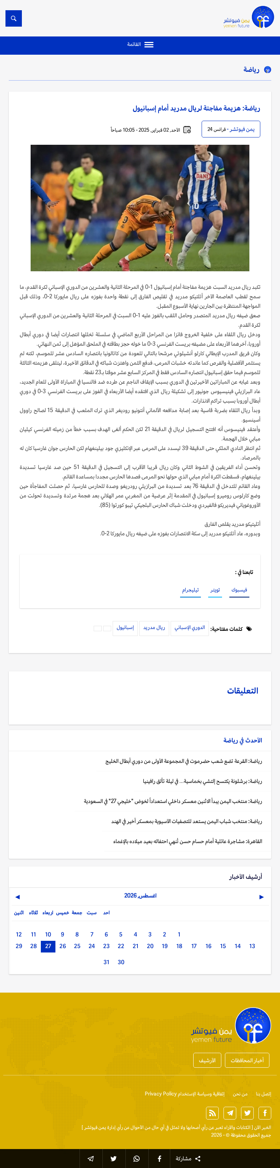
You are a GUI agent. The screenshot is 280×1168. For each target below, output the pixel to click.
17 (194, 946)
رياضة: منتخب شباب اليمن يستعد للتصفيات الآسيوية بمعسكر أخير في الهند (186, 821)
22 (121, 946)
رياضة (252, 69)
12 (19, 934)
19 (165, 946)
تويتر (215, 589)
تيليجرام (190, 589)
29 (19, 946)
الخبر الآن (262, 1127)
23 (106, 946)
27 (48, 946)
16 (208, 946)
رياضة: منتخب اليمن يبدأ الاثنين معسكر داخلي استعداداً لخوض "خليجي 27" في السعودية (173, 801)
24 (92, 946)
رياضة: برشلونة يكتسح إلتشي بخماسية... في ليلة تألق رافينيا (202, 780)
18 (179, 946)
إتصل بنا (263, 1094)
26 (62, 946)
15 (223, 946)
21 (136, 946)
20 (150, 946)
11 (33, 934)
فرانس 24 (216, 129)
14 (238, 946)
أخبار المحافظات (247, 1060)
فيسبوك (239, 589)
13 (252, 946)
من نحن (240, 1094)
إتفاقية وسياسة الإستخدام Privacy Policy (185, 1094)
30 (121, 962)
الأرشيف (207, 1060)
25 (77, 946)
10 (48, 934)
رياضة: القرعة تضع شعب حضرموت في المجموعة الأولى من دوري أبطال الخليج (183, 760)
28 (33, 946)
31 (106, 962)
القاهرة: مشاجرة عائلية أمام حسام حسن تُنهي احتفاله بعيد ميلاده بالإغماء (187, 841)
